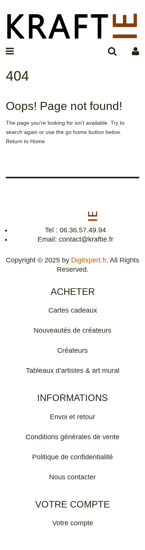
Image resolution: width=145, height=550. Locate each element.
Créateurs (72, 350)
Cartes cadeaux (72, 310)
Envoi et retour (72, 417)
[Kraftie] (72, 25)
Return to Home (25, 141)
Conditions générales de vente (72, 437)
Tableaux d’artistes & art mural (72, 370)
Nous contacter (72, 477)
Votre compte (72, 523)
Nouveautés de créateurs (72, 330)
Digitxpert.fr (88, 260)
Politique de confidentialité (72, 457)
